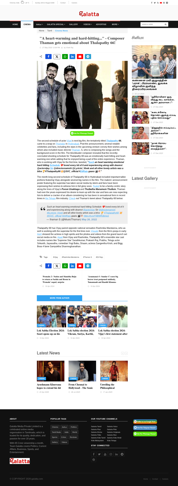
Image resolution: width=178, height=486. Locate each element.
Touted (96, 186)
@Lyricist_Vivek (55, 213)
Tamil (49, 30)
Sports (54, 437)
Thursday (60, 144)
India (66, 432)
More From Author (59, 298)
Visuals (94, 231)
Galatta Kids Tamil (98, 438)
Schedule (55, 165)
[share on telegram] (88, 56)
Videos (86, 24)
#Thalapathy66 (111, 213)
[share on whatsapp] (65, 56)
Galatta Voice (112, 426)
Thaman (76, 150)
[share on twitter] (57, 56)
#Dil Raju (99, 257)
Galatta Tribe (96, 435)
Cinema (27, 24)
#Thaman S (87, 257)
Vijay (69, 141)
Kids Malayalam (97, 440)
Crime (63, 437)
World (74, 432)
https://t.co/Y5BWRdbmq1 (96, 216)
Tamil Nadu (56, 432)
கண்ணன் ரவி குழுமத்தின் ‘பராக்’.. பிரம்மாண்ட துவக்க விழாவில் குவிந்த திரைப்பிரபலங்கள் (149, 85)
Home (15, 24)
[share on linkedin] (72, 56)
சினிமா (38, 24)
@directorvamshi (107, 210)
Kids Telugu (111, 440)
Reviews (73, 437)
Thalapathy (112, 141)
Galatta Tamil (96, 426)
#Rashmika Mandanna (70, 257)
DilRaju (84, 171)
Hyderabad (73, 144)
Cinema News (61, 31)
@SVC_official (54, 216)
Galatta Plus (96, 429)
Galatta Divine (96, 432)
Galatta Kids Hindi (114, 438)
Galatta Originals (113, 432)
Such (91, 162)
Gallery (73, 24)
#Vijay (55, 257)
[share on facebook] (48, 56)
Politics (74, 427)
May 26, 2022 (89, 219)
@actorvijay (89, 210)
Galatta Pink (112, 429)
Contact (63, 3)
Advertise (101, 24)
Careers (74, 3)
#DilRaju (66, 216)
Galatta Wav (112, 435)
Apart (60, 237)
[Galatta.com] (89, 11)
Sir (51, 168)
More (114, 24)
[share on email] (80, 56)
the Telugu (50, 198)
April (39, 234)
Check (72, 198)
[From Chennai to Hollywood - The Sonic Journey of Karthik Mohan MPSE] (82, 370)
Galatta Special (55, 24)
